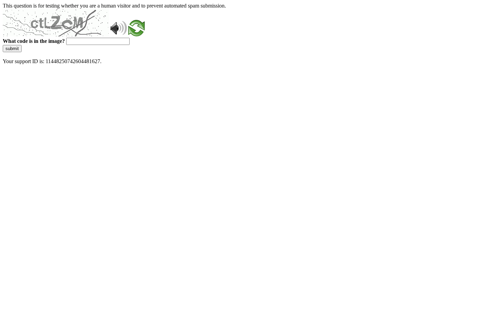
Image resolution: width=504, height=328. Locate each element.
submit (12, 48)
